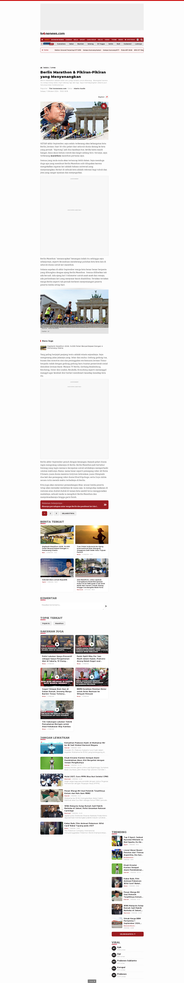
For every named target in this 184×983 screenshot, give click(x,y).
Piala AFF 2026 (126, 50)
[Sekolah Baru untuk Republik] (57, 568)
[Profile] (138, 40)
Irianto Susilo (79, 88)
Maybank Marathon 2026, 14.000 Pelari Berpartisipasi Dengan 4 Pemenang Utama (75, 347)
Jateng (91, 44)
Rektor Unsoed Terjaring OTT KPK (68, 50)
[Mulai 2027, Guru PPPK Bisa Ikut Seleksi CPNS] (51, 780)
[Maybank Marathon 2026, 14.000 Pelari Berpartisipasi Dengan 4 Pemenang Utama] (43, 347)
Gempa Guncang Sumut (92, 50)
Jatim (111, 44)
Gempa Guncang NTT (111, 50)
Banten (81, 44)
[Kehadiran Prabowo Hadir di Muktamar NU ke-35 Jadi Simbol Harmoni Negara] (51, 747)
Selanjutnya (68, 513)
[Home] (52, 33)
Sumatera (61, 44)
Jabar (71, 44)
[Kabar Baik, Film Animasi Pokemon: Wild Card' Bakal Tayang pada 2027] (51, 828)
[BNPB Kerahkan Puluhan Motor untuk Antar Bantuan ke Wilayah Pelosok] (92, 677)
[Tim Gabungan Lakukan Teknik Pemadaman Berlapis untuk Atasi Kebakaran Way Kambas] (57, 710)
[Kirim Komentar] (106, 606)
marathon (56, 156)
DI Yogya (101, 44)
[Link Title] (41, 68)
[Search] (142, 40)
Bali (118, 44)
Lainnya (138, 44)
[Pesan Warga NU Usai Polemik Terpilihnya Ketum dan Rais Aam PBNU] (51, 795)
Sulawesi (127, 44)
